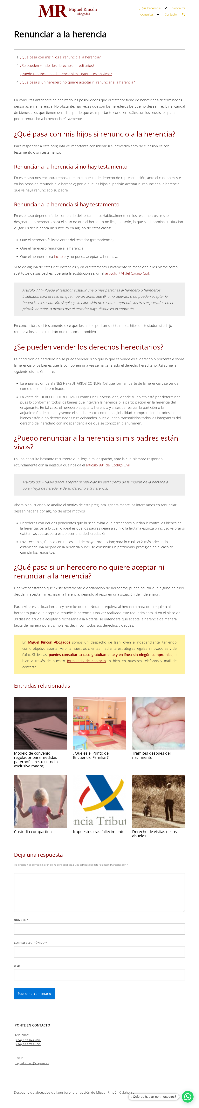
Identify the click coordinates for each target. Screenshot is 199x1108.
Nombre (21, 920)
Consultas (147, 14)
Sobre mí (178, 8)
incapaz (60, 256)
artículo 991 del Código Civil (108, 465)
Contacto (171, 14)
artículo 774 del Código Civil (127, 273)
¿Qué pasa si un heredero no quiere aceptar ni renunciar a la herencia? (77, 82)
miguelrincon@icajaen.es (32, 1063)
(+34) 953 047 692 (28, 1040)
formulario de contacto (86, 660)
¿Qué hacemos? (150, 8)
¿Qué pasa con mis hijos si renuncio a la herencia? (60, 57)
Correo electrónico (30, 942)
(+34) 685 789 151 (28, 1044)
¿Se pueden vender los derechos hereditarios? (57, 65)
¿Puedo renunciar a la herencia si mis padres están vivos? (66, 73)
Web (17, 965)
